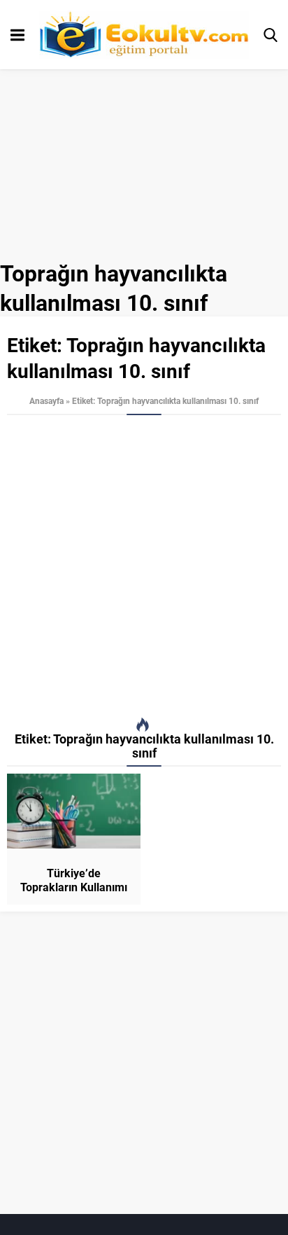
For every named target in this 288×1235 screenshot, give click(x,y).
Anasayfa (46, 400)
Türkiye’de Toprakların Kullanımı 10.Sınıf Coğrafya (73, 887)
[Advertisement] (144, 566)
